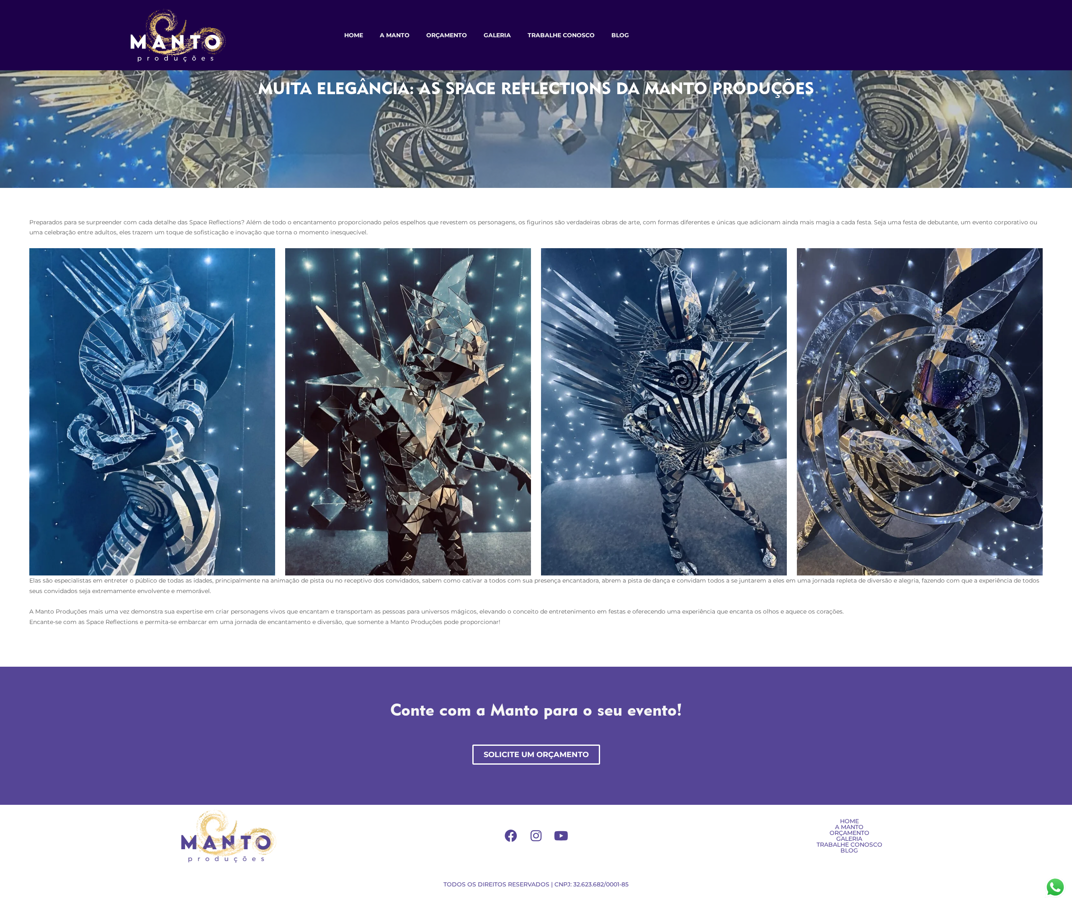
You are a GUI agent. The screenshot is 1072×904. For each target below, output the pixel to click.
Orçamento (446, 35)
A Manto (395, 35)
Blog (620, 35)
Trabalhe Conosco (561, 35)
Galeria (497, 35)
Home (353, 35)
